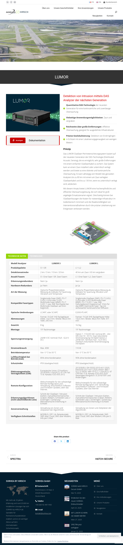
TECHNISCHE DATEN (17, 256)
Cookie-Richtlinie (62, 541)
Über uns (100, 486)
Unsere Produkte (103, 503)
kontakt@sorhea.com (43, 513)
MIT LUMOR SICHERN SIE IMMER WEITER (79, 514)
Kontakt (99, 514)
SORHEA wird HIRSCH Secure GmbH (79, 487)
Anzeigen (19, 140)
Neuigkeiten (101, 508)
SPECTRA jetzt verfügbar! (76, 526)
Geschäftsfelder (102, 491)
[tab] (17, 256)
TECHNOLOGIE (36, 256)
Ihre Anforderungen (104, 497)
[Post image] (67, 487)
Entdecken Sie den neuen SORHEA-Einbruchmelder (78, 501)
